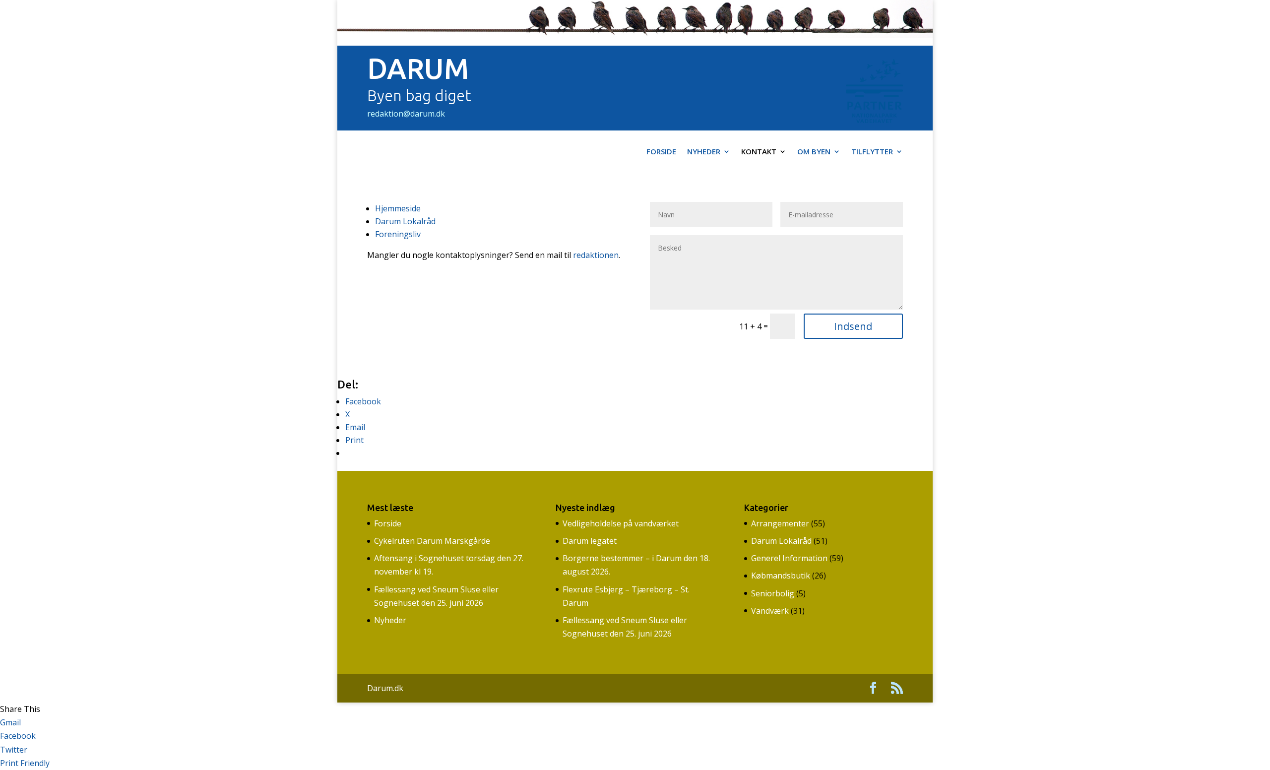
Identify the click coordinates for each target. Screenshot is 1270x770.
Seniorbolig (772, 593)
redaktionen (596, 255)
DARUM (418, 68)
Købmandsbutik (780, 575)
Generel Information (789, 558)
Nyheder (703, 152)
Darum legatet (590, 540)
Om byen (813, 152)
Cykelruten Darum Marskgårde (432, 540)
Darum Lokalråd (405, 221)
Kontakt (758, 152)
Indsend (853, 326)
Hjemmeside (398, 208)
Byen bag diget (419, 95)
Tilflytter (872, 152)
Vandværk (770, 610)
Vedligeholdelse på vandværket (621, 523)
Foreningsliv (398, 234)
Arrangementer (780, 523)
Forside (661, 152)
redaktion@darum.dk (406, 113)
